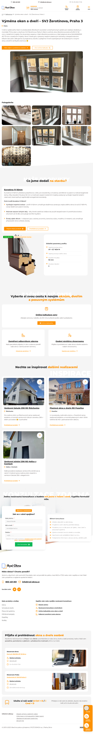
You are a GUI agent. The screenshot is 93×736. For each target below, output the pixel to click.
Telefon (7, 532)
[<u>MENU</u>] (89, 7)
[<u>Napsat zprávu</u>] (37, 605)
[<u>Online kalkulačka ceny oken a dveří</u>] (37, 611)
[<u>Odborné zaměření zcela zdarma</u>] (37, 614)
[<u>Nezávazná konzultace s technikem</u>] (37, 608)
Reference (8, 14)
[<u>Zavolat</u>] (86, 708)
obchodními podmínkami (26, 540)
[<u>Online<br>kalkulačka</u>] (78, 7)
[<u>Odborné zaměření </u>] (86, 725)
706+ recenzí (34, 9)
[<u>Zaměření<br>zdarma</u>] (67, 7)
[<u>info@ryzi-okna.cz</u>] (20, 582)
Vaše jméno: (9, 518)
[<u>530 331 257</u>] (8, 661)
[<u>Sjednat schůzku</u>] (8, 658)
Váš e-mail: (9, 525)
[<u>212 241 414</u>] (8, 684)
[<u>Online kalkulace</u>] (86, 716)
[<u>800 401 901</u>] (3, 582)
